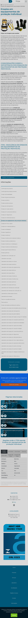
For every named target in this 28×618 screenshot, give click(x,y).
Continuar (14, 615)
